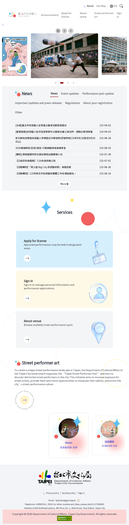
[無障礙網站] (64, 518)
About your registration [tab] (97, 103)
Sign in (119, 14)
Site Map (101, 6)
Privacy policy (52, 492)
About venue (83, 14)
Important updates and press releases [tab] (38, 103)
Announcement (50, 15)
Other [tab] (18, 112)
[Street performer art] (24, 400)
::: (84, 6)
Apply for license (66, 14)
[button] (58, 30)
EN (115, 6)
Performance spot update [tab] (98, 93)
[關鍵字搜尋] (121, 6)
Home (90, 6)
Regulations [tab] (72, 103)
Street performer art (104, 14)
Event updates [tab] (70, 93)
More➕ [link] (64, 183)
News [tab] (54, 93)
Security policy (68, 492)
